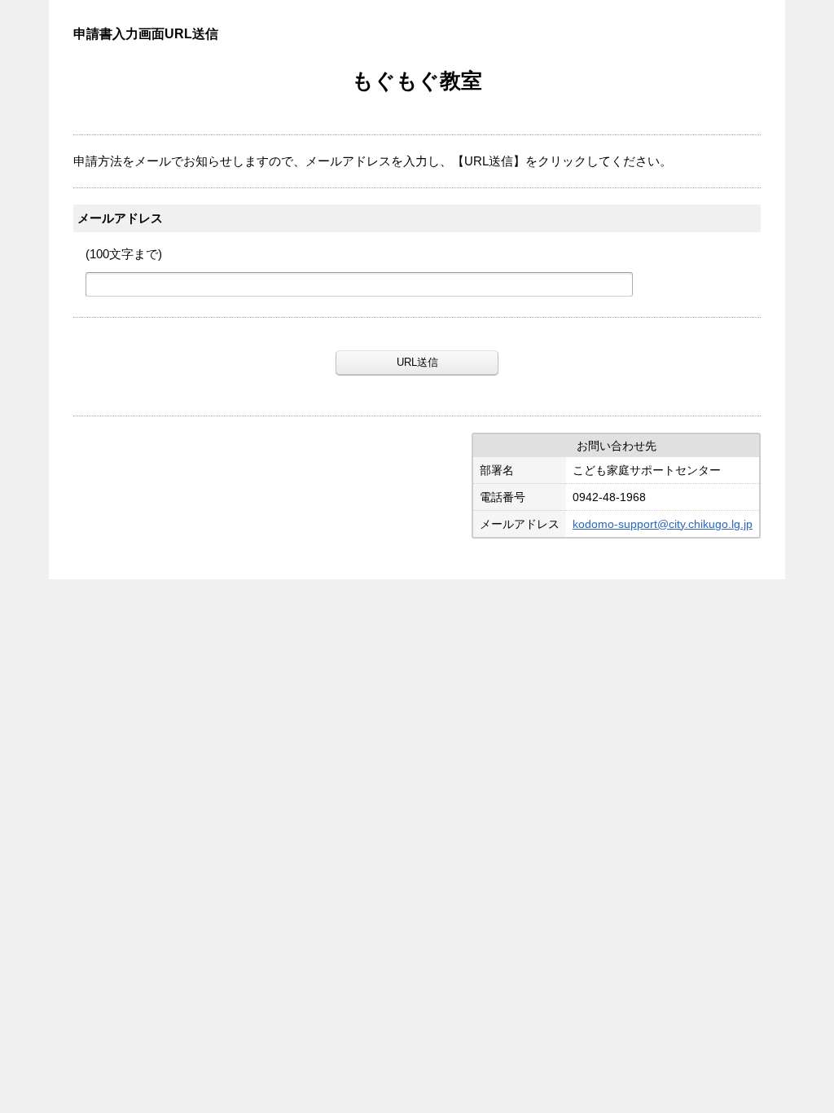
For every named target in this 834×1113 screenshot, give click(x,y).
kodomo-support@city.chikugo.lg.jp (663, 523)
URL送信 (417, 362)
